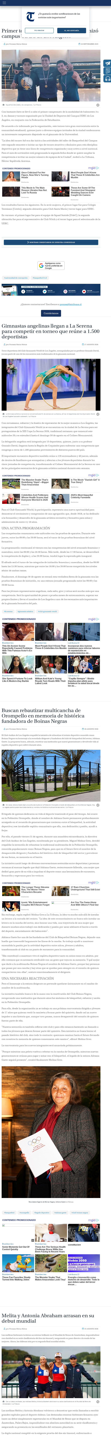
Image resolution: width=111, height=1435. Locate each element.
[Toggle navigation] (4, 2)
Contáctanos (51, 313)
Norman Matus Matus (18, 44)
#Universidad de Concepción (15, 278)
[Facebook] (31, 292)
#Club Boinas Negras (80, 1212)
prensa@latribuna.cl (70, 304)
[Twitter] (51, 292)
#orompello (24, 1212)
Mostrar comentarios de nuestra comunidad (52, 242)
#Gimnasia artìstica (25, 611)
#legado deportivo (41, 1212)
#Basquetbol (9, 1212)
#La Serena (8, 611)
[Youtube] (90, 292)
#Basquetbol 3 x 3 (40, 278)
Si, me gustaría (71, 30)
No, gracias (39, 30)
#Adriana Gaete (60, 1212)
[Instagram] (71, 292)
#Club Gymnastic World (47, 611)
